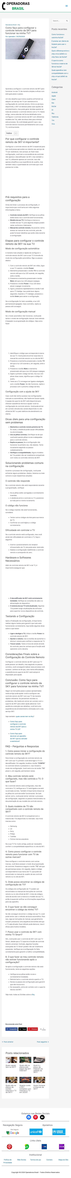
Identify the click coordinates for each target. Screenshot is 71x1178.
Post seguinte (43, 1042)
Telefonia (55, 117)
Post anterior (7, 1042)
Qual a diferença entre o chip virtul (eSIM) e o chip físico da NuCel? (60, 54)
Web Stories (21, 1160)
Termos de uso (35, 1160)
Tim (53, 120)
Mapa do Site (63, 1160)
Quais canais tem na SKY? (11, 1066)
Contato (49, 1160)
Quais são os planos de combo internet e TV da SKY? (11, 1088)
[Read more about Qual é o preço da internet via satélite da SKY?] (39, 1060)
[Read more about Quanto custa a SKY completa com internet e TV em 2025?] (25, 1080)
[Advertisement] (25, 75)
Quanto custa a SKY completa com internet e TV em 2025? (25, 1088)
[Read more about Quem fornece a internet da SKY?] (39, 1080)
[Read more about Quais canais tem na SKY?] (11, 1060)
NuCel (54, 106)
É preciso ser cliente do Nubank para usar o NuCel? (60, 44)
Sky (19, 25)
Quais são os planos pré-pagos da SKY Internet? (25, 1068)
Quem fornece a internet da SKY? (39, 1087)
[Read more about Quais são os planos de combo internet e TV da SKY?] (11, 1080)
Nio (53, 103)
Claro (54, 99)
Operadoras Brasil (10, 25)
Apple (54, 96)
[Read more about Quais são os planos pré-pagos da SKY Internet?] (25, 1060)
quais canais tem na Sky (24, 716)
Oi (52, 110)
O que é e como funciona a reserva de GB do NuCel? (59, 64)
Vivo (53, 124)
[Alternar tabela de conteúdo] (15, 133)
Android (54, 92)
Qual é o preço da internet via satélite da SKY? (38, 1068)
